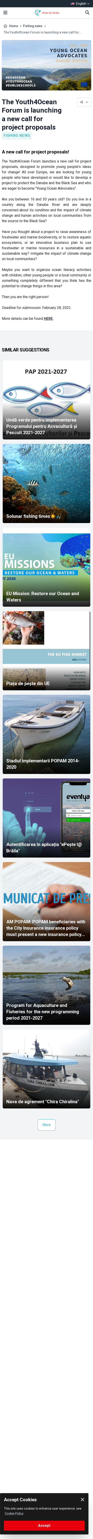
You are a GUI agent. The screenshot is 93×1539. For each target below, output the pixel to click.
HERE (48, 318)
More (46, 1125)
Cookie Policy (14, 1513)
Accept (44, 1525)
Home (13, 26)
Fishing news (32, 26)
